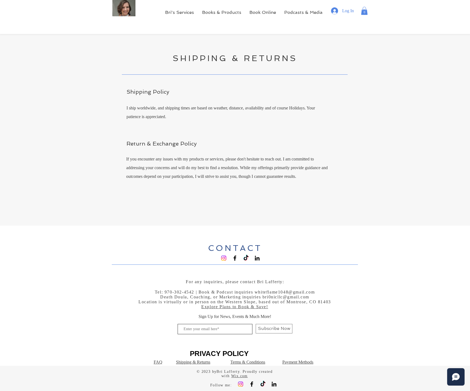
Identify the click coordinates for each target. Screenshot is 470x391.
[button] (364, 11)
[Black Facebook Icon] (234, 258)
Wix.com (239, 376)
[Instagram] (223, 258)
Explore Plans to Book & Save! (234, 306)
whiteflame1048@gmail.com (285, 292)
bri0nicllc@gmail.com (285, 297)
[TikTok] (246, 258)
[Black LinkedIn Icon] (257, 258)
